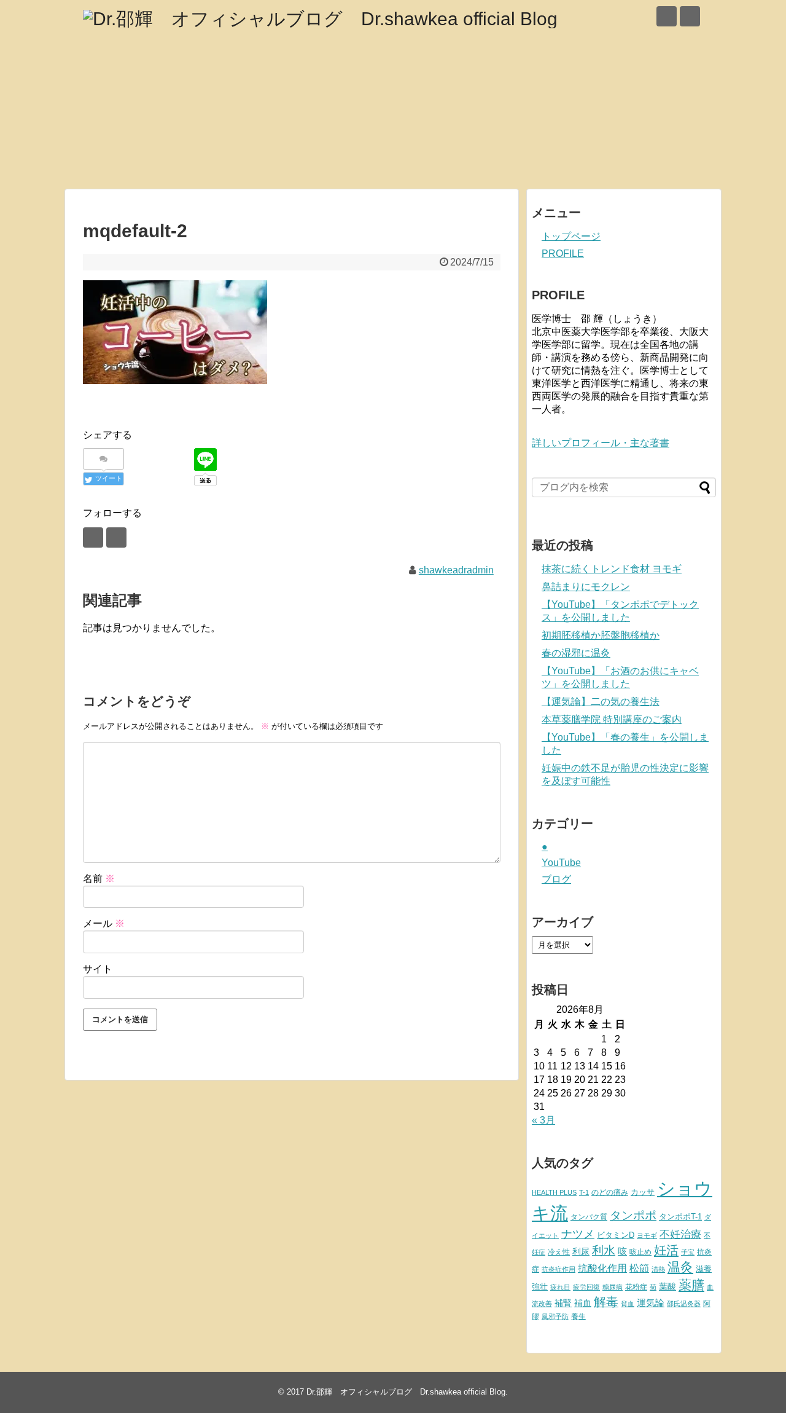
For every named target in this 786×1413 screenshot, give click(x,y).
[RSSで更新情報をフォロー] (690, 16)
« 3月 (543, 1120)
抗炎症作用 (558, 1269)
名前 (99, 878)
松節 (639, 1267)
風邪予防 (555, 1316)
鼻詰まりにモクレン (586, 586)
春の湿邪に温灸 (576, 653)
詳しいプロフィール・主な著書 (600, 443)
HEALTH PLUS (554, 1192)
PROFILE (563, 253)
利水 (603, 1250)
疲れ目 (560, 1287)
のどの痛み (609, 1192)
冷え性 (559, 1252)
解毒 (606, 1302)
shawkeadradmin (456, 570)
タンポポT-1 (680, 1216)
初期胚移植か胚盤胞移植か (601, 635)
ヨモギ (647, 1235)
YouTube (561, 862)
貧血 (627, 1303)
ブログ (556, 879)
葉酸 (667, 1286)
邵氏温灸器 (684, 1303)
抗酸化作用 (602, 1268)
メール (104, 923)
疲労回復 (586, 1287)
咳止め (640, 1252)
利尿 (581, 1251)
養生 (578, 1316)
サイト (97, 969)
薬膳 (691, 1285)
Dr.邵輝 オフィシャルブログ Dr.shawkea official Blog (405, 1391)
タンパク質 (588, 1217)
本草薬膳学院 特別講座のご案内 (612, 719)
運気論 (650, 1303)
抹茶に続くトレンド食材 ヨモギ (612, 569)
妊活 (666, 1250)
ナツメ (577, 1233)
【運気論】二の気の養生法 (601, 701)
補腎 (563, 1303)
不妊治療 (680, 1234)
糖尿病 (612, 1287)
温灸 (680, 1267)
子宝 (688, 1252)
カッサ (643, 1192)
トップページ (571, 236)
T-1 (584, 1192)
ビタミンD (615, 1235)
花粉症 (636, 1287)
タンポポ (633, 1215)
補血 (582, 1303)
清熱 (658, 1269)
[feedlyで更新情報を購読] (666, 16)
